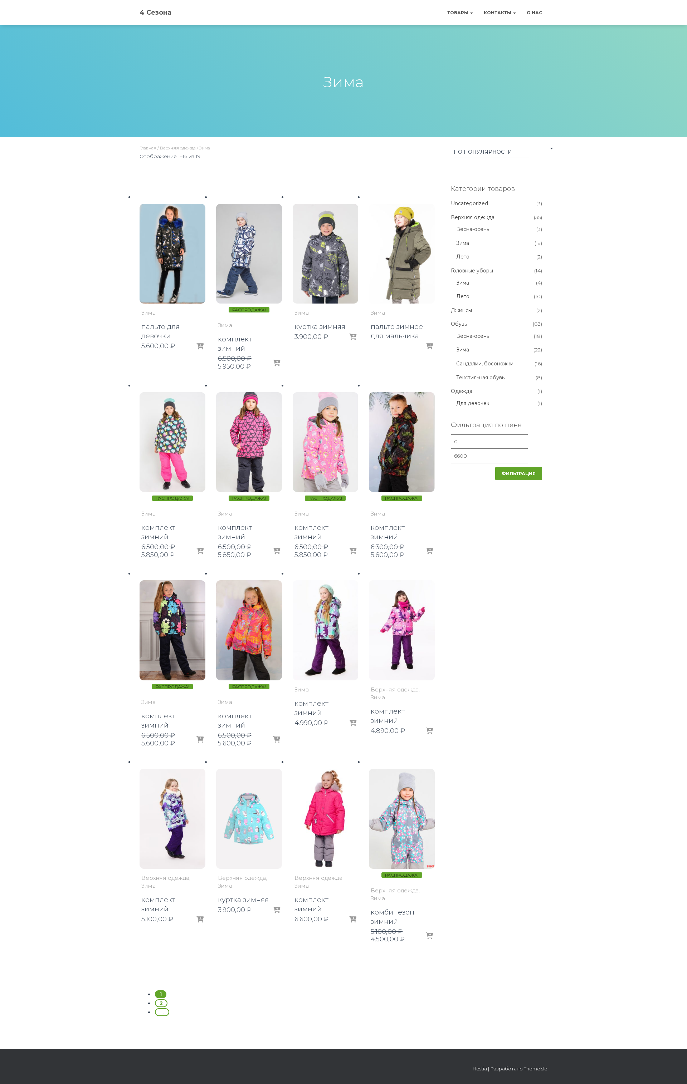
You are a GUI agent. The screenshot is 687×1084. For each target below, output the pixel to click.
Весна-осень (472, 229)
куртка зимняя (319, 326)
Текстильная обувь (480, 377)
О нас (534, 12)
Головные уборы (472, 270)
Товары (458, 12)
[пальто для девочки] (172, 254)
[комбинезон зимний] (402, 819)
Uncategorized (469, 203)
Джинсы (461, 310)
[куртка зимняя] (326, 254)
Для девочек (472, 403)
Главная (148, 148)
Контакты (498, 12)
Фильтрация (519, 473)
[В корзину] (200, 346)
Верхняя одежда (178, 148)
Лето (462, 256)
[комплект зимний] (249, 254)
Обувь (459, 324)
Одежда (461, 391)
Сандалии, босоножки (484, 363)
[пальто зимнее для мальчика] (402, 254)
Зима (148, 312)
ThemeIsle (535, 1068)
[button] (471, 12)
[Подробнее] (429, 346)
